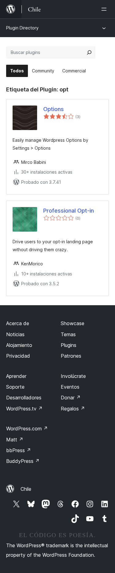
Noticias (15, 334)
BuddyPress (23, 461)
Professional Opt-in (68, 210)
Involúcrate (73, 376)
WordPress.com (27, 428)
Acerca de (17, 323)
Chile (26, 489)
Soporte (15, 387)
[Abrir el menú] (105, 9)
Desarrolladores (23, 397)
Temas (68, 334)
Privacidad (18, 356)
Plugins (68, 345)
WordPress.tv (24, 409)
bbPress (18, 450)
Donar (71, 397)
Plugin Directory (22, 27)
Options (53, 109)
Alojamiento (19, 345)
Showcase (72, 323)
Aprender (16, 376)
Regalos (73, 409)
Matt (14, 439)
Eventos (70, 387)
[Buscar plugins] (89, 52)
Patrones (71, 356)
